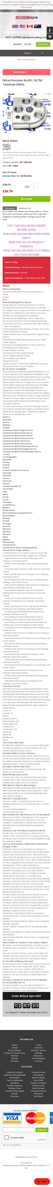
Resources (38, 1056)
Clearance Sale (38, 1072)
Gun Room (38, 1096)
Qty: (27, 186)
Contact (14, 1048)
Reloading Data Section (16, 958)
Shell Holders (38, 1088)
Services (38, 1061)
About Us (38, 1048)
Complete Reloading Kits (14, 1075)
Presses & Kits (38, 1086)
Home (14, 1045)
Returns (14, 1056)
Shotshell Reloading (14, 1091)
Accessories (38, 1075)
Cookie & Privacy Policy (14, 1053)
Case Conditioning (14, 1080)
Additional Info (25, 208)
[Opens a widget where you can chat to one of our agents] (42, 1182)
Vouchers (14, 1061)
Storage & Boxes (38, 1091)
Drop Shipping (38, 1058)
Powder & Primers (38, 1083)
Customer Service (38, 1050)
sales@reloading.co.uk (35, 37)
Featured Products (14, 1072)
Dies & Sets (38, 1080)
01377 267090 (13, 37)
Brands (14, 1058)
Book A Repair (14, 1050)
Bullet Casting (38, 1078)
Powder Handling (14, 1086)
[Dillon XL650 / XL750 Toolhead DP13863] (7, 147)
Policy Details (26, 7)
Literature (14, 1083)
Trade (38, 1045)
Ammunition (14, 1078)
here (22, 772)
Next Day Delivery (26, 59)
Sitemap (38, 1053)
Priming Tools (14, 1088)
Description (10, 208)
